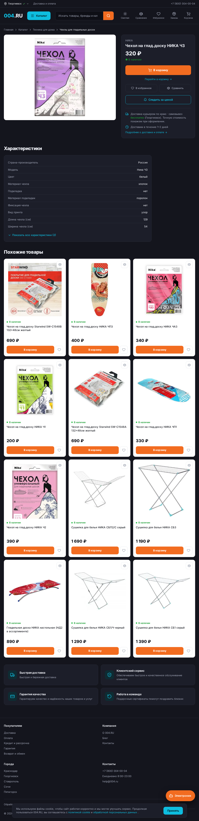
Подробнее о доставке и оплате (144, 132)
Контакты (108, 743)
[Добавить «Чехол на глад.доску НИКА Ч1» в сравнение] (60, 364)
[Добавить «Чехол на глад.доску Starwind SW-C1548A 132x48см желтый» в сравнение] (124, 364)
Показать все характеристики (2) (34, 235)
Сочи (7, 786)
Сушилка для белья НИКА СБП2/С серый (98, 527)
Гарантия (9, 748)
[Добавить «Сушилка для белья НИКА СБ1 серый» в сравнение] (189, 565)
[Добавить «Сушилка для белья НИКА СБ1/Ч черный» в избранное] (124, 651)
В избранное (144, 88)
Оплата (8, 738)
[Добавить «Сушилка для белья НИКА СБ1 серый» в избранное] (188, 651)
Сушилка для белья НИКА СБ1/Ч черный (97, 627)
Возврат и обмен (14, 753)
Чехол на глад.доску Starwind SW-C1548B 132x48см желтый (34, 328)
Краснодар (10, 770)
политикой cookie (79, 812)
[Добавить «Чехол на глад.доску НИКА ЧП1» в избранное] (188, 450)
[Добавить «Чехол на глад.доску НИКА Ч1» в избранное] (59, 450)
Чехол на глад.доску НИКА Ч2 (26, 527)
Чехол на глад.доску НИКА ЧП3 (92, 326)
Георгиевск (11, 776)
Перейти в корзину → (158, 79)
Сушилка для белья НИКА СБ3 (156, 527)
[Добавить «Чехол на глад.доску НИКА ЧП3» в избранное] (124, 350)
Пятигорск (10, 791)
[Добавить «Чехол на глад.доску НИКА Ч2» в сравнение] (60, 465)
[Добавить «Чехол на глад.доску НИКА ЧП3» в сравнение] (124, 264)
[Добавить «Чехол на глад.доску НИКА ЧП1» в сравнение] (189, 364)
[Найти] (108, 15)
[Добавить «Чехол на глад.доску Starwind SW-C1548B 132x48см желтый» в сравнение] (60, 264)
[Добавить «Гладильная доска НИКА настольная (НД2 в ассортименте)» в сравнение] (60, 565)
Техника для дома (44, 29)
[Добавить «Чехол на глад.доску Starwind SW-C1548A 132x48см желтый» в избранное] (124, 450)
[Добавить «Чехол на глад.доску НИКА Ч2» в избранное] (59, 550)
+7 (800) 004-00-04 (183, 3)
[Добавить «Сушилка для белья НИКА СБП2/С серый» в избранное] (124, 550)
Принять (173, 810)
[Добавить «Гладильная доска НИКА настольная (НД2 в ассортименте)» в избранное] (59, 651)
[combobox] (79, 15)
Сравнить (177, 88)
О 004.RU (108, 732)
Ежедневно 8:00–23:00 (116, 776)
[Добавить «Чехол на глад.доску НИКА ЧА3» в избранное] (188, 350)
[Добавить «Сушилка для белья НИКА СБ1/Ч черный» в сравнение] (124, 565)
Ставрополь (11, 781)
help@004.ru (110, 781)
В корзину (160, 70)
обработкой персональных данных (115, 812)
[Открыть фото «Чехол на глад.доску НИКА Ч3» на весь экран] (60, 77)
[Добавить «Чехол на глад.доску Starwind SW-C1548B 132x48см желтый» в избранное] (59, 350)
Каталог (23, 29)
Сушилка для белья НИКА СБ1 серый (160, 627)
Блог (105, 738)
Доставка (10, 732)
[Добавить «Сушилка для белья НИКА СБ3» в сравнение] (189, 465)
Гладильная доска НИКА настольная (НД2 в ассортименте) (34, 629)
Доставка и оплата (44, 3)
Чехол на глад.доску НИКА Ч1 (26, 426)
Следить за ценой (160, 99)
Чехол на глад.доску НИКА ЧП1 (156, 426)
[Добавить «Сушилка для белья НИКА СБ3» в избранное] (188, 550)
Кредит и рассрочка (16, 743)
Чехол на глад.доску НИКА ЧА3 (156, 326)
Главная (8, 29)
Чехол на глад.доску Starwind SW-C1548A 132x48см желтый (99, 428)
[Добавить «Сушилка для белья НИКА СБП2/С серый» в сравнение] (124, 465)
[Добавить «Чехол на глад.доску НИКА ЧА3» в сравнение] (189, 264)
